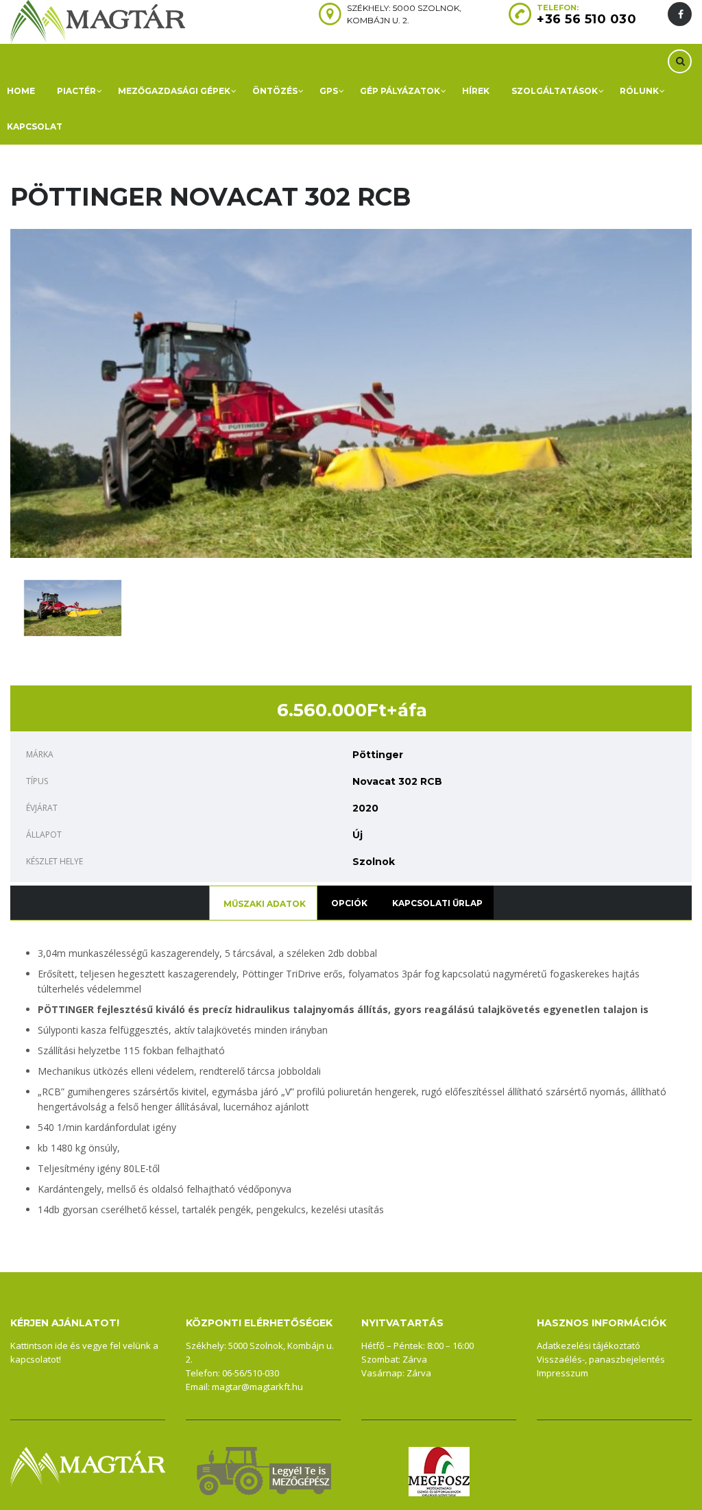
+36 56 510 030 (586, 19)
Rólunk (639, 91)
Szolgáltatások (554, 91)
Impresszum (562, 1373)
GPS (328, 91)
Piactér (76, 91)
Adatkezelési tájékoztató (588, 1345)
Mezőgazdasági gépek (174, 91)
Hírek (475, 91)
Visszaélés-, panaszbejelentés (601, 1359)
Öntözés (275, 91)
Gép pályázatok (400, 91)
